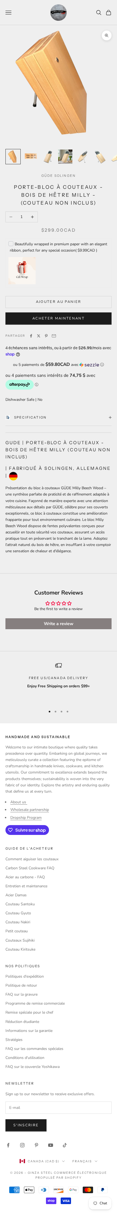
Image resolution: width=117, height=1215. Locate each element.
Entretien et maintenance (26, 886)
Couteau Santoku (20, 904)
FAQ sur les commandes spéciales (34, 1048)
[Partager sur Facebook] (31, 336)
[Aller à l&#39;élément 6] (100, 156)
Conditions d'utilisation (24, 1057)
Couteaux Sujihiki (20, 940)
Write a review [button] (58, 624)
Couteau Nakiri (17, 922)
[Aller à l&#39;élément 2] (30, 156)
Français (82, 1161)
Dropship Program (26, 817)
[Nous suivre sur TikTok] (64, 1145)
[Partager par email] (54, 336)
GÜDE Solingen (58, 176)
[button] (58, 364)
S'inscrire (26, 1125)
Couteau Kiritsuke (20, 949)
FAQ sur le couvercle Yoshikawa (32, 1066)
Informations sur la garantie (29, 1030)
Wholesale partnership (29, 809)
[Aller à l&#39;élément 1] (13, 156)
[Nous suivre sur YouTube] (50, 1145)
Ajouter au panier (58, 301)
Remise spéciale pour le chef (29, 1012)
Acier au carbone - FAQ (25, 877)
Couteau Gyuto (18, 913)
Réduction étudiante (22, 1021)
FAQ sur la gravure (21, 994)
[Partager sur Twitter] (38, 336)
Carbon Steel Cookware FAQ (29, 868)
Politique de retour (21, 985)
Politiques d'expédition (24, 976)
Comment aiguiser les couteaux (32, 859)
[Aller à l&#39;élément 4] (65, 156)
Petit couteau (16, 931)
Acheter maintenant (58, 318)
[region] (58, 682)
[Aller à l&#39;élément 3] (48, 156)
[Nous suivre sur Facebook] (8, 1145)
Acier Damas (16, 895)
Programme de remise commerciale (35, 1003)
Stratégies (14, 1039)
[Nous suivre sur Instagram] (22, 1145)
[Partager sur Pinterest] (46, 336)
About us (18, 802)
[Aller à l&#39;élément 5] (82, 156)
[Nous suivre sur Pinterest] (36, 1145)
